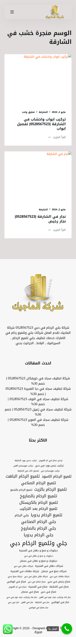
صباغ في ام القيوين (18, 587)
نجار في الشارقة (42, 602)
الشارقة (43, 112)
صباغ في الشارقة (59, 587)
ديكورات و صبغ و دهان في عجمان (38, 561)
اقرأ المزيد (57, 137)
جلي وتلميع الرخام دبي (38, 543)
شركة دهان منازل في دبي (36, 576)
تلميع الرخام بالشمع (21, 490)
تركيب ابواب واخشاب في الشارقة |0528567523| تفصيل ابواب (41, 124)
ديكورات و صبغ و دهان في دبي (38, 556)
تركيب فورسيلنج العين (23, 466)
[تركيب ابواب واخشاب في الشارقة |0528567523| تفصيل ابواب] (37, 79)
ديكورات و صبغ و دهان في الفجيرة (38, 550)
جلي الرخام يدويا (38, 535)
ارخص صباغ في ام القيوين (50, 460)
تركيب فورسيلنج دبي (50, 471)
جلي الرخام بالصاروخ (38, 528)
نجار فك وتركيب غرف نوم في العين (55, 597)
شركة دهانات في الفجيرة (25, 571)
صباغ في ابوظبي (16, 581)
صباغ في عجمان (30, 592)
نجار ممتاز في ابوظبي (38, 607)
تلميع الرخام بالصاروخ (38, 496)
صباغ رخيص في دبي (59, 581)
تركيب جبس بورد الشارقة (26, 460)
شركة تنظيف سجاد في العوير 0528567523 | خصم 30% (38, 422)
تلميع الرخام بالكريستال (38, 502)
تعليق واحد (28, 112)
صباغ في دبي (48, 592)
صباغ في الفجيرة (37, 587)
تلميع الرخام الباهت (23, 476)
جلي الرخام (22, 515)
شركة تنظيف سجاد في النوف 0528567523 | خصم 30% (38, 401)
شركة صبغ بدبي (15, 576)
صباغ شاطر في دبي (37, 582)
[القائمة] (12, 12)
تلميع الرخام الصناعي (38, 483)
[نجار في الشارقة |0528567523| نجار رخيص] (37, 176)
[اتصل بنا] (66, 628)
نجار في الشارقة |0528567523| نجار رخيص (40, 218)
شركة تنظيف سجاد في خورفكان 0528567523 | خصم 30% (38, 380)
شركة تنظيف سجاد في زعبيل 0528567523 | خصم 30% (38, 411)
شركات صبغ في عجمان (54, 571)
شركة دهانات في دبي (59, 576)
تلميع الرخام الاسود (57, 476)
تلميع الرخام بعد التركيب (38, 509)
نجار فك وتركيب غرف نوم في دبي (21, 597)
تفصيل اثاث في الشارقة (28, 471)
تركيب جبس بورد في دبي (49, 465)
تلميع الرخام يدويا (46, 515)
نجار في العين (27, 602)
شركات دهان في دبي (23, 566)
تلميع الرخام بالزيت (50, 489)
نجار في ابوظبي (60, 602)
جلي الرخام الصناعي (38, 521)
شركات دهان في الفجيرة (49, 566)
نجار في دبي (13, 602)
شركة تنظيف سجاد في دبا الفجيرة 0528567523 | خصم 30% (38, 391)
